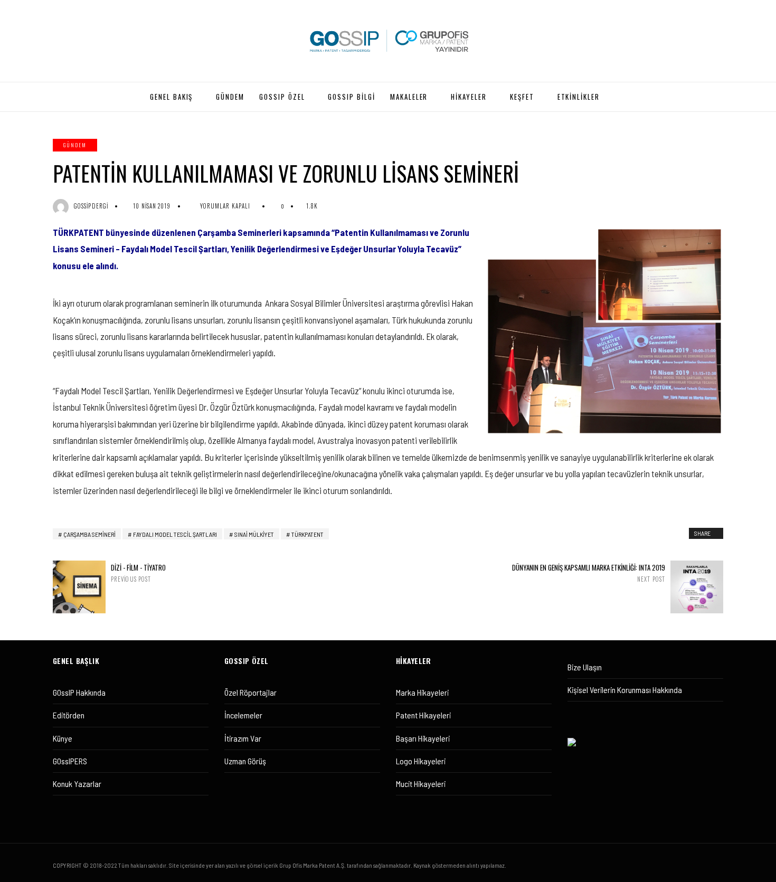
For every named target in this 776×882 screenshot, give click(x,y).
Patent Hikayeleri (423, 715)
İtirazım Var (242, 738)
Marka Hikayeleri (422, 692)
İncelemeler (243, 715)
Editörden (68, 715)
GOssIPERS (70, 761)
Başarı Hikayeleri (423, 738)
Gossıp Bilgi (351, 96)
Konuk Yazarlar (77, 784)
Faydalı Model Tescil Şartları (175, 534)
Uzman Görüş (245, 761)
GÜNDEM (230, 96)
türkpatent (307, 534)
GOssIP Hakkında (79, 692)
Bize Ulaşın (584, 667)
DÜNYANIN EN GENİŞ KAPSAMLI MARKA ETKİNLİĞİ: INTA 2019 (588, 573)
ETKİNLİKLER (578, 96)
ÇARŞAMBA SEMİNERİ (89, 534)
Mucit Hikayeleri (421, 784)
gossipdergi (91, 206)
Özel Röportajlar (250, 692)
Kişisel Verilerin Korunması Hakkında (624, 690)
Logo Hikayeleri (421, 761)
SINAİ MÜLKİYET (254, 534)
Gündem (75, 145)
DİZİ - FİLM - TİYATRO (138, 573)
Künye (62, 738)
